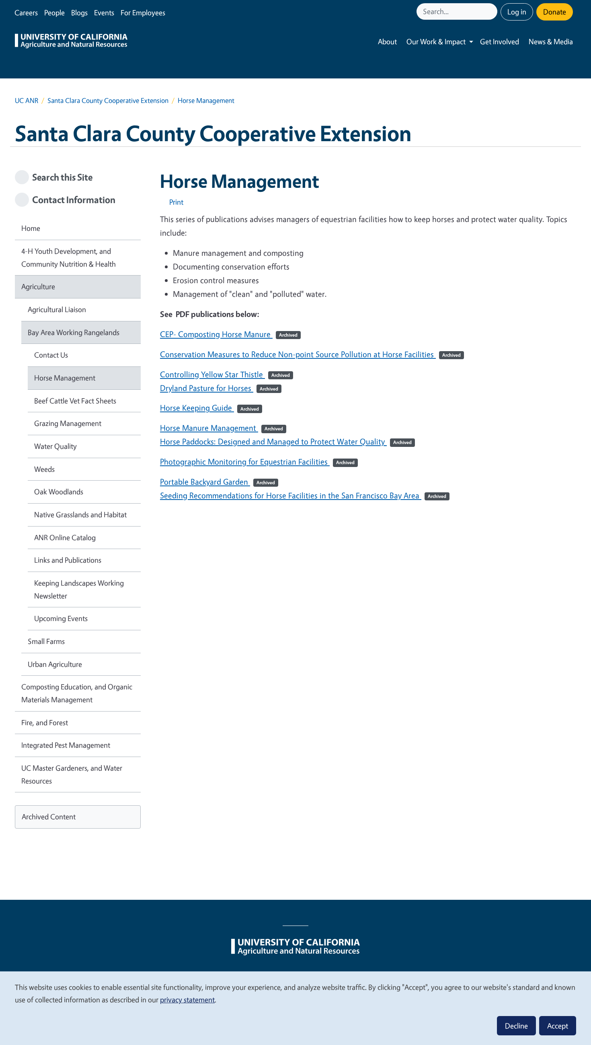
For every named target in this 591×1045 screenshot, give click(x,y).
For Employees (143, 12)
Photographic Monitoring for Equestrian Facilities (257, 462)
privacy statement (187, 999)
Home (30, 228)
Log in (516, 11)
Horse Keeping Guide (209, 408)
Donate (554, 11)
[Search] (492, 11)
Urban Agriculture (55, 664)
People (54, 12)
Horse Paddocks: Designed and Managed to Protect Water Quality (286, 441)
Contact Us (51, 355)
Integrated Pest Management (65, 745)
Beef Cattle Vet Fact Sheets (75, 400)
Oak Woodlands (58, 491)
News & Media (551, 41)
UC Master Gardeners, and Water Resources (71, 774)
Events (104, 12)
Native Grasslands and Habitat (80, 514)
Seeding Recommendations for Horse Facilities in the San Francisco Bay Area (303, 495)
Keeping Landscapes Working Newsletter (79, 589)
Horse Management (64, 378)
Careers (26, 12)
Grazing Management (67, 423)
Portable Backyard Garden (217, 482)
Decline (516, 1026)
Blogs (79, 12)
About (387, 41)
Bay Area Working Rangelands (73, 332)
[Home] (71, 42)
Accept (557, 1026)
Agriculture (38, 286)
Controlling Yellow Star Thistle (225, 374)
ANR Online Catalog (65, 537)
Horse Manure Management (221, 428)
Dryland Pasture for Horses (219, 388)
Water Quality (55, 446)
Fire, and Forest (44, 722)
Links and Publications (67, 560)
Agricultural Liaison (57, 309)
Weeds (44, 469)
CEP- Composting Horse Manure (229, 334)
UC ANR (26, 100)
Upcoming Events (61, 618)
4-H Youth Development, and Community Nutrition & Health (68, 257)
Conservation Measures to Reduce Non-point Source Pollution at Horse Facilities (310, 354)
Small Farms (46, 641)
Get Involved (499, 41)
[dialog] (295, 1008)
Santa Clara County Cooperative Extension (107, 100)
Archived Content (49, 816)
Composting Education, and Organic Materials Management (76, 693)
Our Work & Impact (436, 41)
